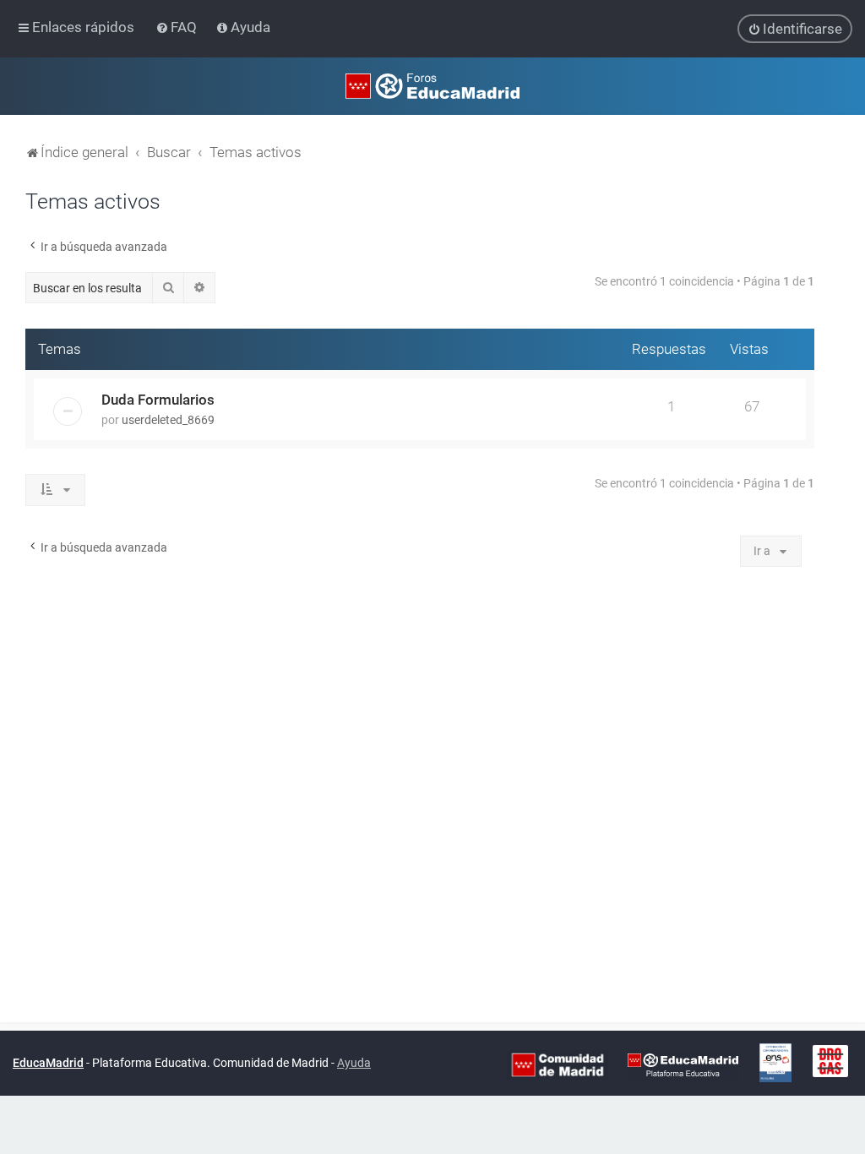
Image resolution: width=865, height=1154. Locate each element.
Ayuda (354, 1063)
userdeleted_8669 (168, 420)
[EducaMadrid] (683, 1063)
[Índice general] (432, 86)
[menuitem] (177, 27)
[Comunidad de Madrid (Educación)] (557, 1063)
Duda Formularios (158, 399)
